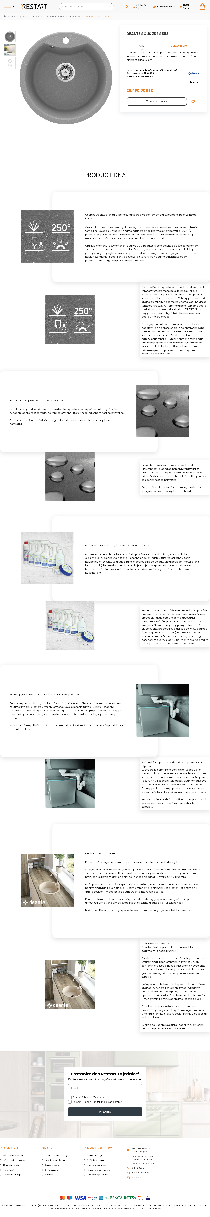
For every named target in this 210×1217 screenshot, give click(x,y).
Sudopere (74, 16)
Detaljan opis (179, 45)
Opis (141, 45)
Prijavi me (105, 1111)
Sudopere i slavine (54, 16)
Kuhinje (35, 16)
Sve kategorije (18, 16)
